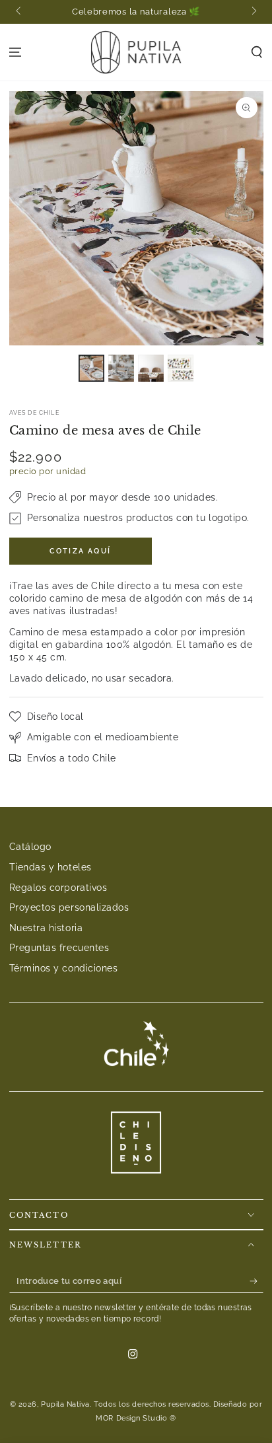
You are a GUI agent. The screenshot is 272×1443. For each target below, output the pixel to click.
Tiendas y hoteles (50, 866)
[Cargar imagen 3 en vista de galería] (151, 368)
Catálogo (30, 846)
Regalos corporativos (58, 887)
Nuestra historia (46, 927)
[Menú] (15, 52)
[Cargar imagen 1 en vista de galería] (92, 368)
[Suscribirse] (256, 1281)
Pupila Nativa (65, 1404)
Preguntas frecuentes (59, 947)
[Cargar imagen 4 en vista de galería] (181, 368)
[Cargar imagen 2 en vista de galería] (121, 368)
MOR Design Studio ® (136, 1418)
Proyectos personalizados (69, 907)
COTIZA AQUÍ (80, 551)
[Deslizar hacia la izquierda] (19, 12)
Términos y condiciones (63, 967)
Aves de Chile (34, 412)
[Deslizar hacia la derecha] (253, 12)
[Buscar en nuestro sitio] (256, 52)
